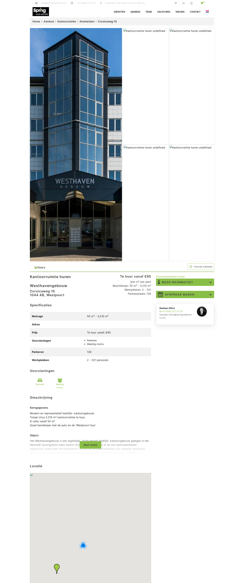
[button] (119, 12)
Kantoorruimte (66, 21)
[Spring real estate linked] (184, 3)
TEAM (149, 11)
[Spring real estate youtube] (191, 3)
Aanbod (49, 21)
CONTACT (195, 11)
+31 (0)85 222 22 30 (86, 3)
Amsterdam (87, 21)
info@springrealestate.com (54, 3)
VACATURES (163, 11)
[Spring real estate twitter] (176, 3)
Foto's (41, 267)
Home (36, 21)
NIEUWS (180, 11)
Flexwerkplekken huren (170, 276)
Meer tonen (90, 444)
